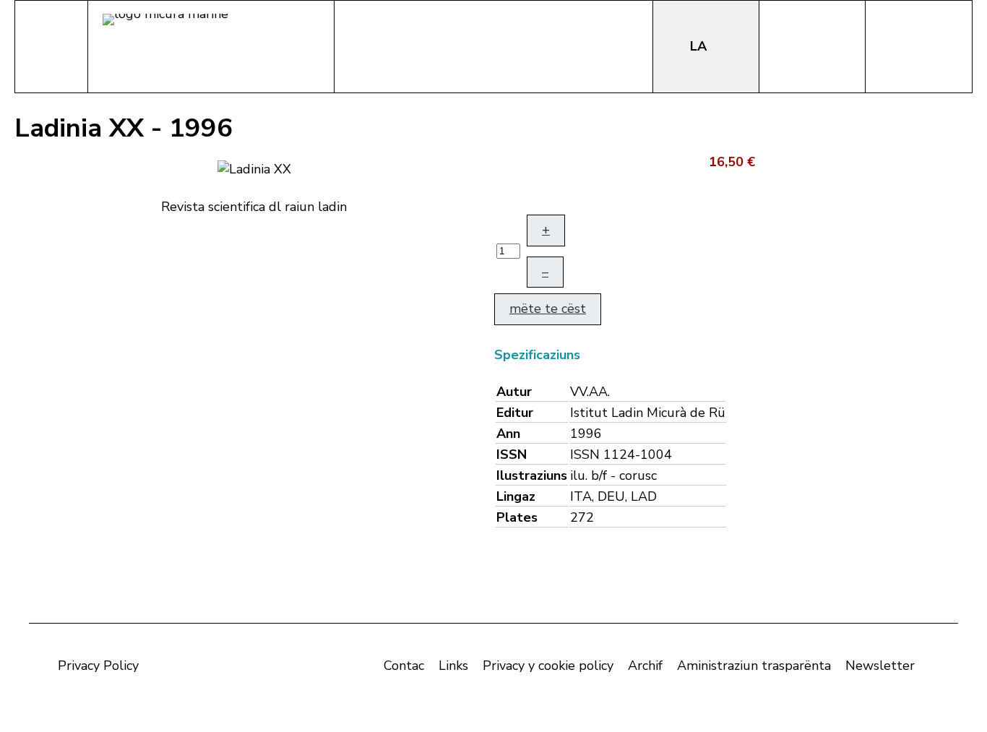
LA (700, 46)
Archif (645, 665)
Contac (404, 665)
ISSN (511, 454)
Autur (514, 391)
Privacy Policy (98, 665)
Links (453, 665)
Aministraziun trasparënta (754, 665)
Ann (508, 433)
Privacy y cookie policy (548, 665)
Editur (514, 412)
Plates (517, 517)
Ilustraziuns (531, 475)
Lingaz (515, 496)
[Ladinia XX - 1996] (254, 167)
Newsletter (880, 665)
